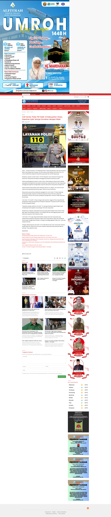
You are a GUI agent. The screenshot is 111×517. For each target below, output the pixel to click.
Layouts (29, 108)
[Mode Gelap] (88, 97)
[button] (85, 97)
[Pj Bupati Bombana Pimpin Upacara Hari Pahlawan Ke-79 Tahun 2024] (29, 267)
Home (24, 108)
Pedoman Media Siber (61, 512)
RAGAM (54, 105)
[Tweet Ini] (57, 258)
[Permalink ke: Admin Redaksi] (23, 122)
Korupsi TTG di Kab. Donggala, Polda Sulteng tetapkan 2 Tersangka (36, 246)
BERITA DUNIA (67, 105)
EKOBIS (38, 105)
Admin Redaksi (27, 121)
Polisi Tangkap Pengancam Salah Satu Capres (32, 245)
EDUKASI (44, 105)
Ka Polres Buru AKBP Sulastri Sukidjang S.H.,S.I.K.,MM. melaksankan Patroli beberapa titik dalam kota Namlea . (43, 243)
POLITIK (33, 105)
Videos (60, 108)
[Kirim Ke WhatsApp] (65, 258)
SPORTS (78, 105)
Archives (54, 108)
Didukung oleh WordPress (51, 513)
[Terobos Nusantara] (30, 101)
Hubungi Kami (48, 512)
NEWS (24, 105)
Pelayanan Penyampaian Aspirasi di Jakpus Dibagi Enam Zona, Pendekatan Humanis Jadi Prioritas (66, 94)
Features (35, 108)
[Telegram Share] (62, 258)
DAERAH (49, 105)
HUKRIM (28, 105)
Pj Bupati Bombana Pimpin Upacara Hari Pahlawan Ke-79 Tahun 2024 (37, 235)
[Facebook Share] (55, 258)
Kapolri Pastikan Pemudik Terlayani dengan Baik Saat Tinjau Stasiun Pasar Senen (39, 237)
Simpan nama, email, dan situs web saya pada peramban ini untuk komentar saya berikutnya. (42, 373)
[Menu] (23, 97)
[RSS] (88, 508)
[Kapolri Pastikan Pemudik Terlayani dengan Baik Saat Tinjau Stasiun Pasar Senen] (44, 267)
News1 (23, 114)
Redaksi (54, 512)
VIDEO (73, 105)
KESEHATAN (60, 105)
